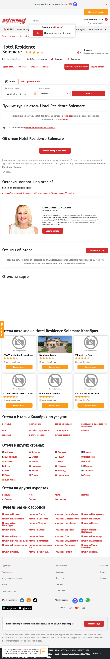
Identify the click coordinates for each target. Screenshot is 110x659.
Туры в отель (8, 66)
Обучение (60, 572)
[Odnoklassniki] (28, 600)
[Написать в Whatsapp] (88, 600)
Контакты (59, 584)
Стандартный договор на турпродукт (72, 653)
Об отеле (22, 66)
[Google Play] (9, 608)
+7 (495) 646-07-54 (93, 19)
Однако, (7, 171)
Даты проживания (12, 88)
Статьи (102, 572)
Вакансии (104, 565)
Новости (103, 578)
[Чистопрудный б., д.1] (107, 19)
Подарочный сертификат (12, 578)
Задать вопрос (98, 66)
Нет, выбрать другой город (57, 33)
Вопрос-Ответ (61, 565)
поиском (63, 119)
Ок (43, 651)
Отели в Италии (25, 36)
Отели (12, 36)
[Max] (75, 4)
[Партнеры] (78, 608)
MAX (70, 4)
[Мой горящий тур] (14, 21)
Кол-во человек (45, 88)
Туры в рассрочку (9, 591)
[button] (37, 59)
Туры (4, 36)
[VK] (22, 600)
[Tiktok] (35, 600)
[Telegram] (81, 600)
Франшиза (60, 578)
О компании (60, 590)
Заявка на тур (7, 572)
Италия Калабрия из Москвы (40, 127)
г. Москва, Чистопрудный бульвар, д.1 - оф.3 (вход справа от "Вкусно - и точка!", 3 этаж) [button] (37, 193)
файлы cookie (22, 649)
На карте (46, 66)
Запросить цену (19, 367)
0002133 (47, 656)
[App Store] (24, 608)
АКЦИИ (8, 565)
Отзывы (34, 66)
